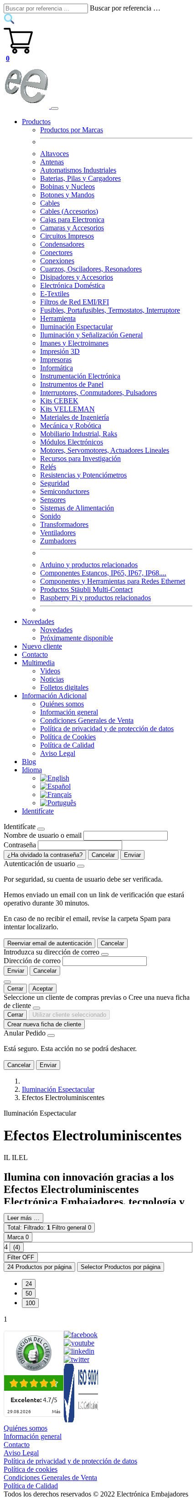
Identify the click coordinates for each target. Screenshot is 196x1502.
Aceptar (42, 988)
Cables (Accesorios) (69, 211)
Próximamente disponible (76, 638)
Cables (50, 203)
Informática (56, 368)
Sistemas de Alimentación (77, 508)
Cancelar (103, 854)
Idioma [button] (32, 770)
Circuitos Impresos (67, 236)
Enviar (132, 854)
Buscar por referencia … (125, 8)
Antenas (52, 162)
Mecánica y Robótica (70, 425)
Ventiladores (58, 533)
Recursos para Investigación (80, 458)
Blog (29, 761)
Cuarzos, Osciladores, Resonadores (91, 269)
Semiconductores (64, 491)
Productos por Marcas (71, 130)
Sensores (53, 500)
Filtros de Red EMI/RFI (74, 302)
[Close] (41, 829)
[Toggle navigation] (54, 108)
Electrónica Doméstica (72, 285)
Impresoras (56, 359)
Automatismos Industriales (78, 170)
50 (29, 1293)
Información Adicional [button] (54, 695)
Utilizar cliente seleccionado (69, 1014)
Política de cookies (30, 1469)
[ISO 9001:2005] (81, 1420)
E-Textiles (54, 294)
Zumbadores (58, 541)
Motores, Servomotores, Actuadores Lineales (104, 450)
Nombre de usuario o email (43, 835)
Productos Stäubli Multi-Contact (86, 589)
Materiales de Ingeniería (74, 417)
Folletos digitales (64, 687)
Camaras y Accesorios (72, 228)
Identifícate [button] (38, 811)
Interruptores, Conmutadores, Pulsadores (98, 392)
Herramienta (58, 318)
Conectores (56, 252)
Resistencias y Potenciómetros (83, 475)
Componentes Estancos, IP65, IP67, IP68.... (103, 573)
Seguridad (54, 483)
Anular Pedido (25, 1033)
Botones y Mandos (67, 195)
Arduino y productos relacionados (89, 565)
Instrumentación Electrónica (80, 376)
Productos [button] (36, 121)
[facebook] (81, 1335)
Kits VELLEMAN (67, 409)
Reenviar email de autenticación (49, 943)
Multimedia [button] (38, 663)
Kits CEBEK (59, 401)
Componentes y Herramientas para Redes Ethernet (112, 581)
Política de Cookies (68, 737)
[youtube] (79, 1343)
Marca (18, 1237)
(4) (16, 1247)
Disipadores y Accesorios (76, 277)
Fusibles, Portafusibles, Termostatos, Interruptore (110, 310)
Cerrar (15, 988)
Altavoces (54, 153)
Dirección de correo (32, 961)
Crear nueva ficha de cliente (44, 1024)
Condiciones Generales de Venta (87, 720)
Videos (50, 671)
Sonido (50, 516)
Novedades (56, 630)
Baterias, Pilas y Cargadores (80, 178)
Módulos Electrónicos (71, 442)
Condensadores (62, 244)
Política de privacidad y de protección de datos (107, 728)
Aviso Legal (57, 753)
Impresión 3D (60, 351)
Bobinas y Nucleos (67, 186)
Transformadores (64, 524)
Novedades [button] (38, 621)
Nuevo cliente (42, 646)
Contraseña (20, 845)
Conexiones (57, 261)
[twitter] (76, 1359)
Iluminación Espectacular (76, 327)
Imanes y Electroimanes (74, 343)
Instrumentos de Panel (71, 384)
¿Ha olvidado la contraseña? (45, 854)
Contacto (35, 654)
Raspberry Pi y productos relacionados (95, 598)
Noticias (52, 679)
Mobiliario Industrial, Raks (78, 434)
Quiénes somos (62, 704)
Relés (48, 467)
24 (29, 1283)
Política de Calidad (67, 745)
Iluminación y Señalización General (91, 335)
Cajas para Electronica (72, 219)
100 (30, 1303)
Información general (69, 712)
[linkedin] (79, 1351)
